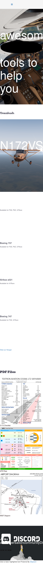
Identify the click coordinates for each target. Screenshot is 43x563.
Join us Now (6, 550)
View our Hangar (6, 350)
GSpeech (33, 562)
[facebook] (5, 99)
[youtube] (11, 99)
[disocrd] (13, 99)
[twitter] (8, 99)
